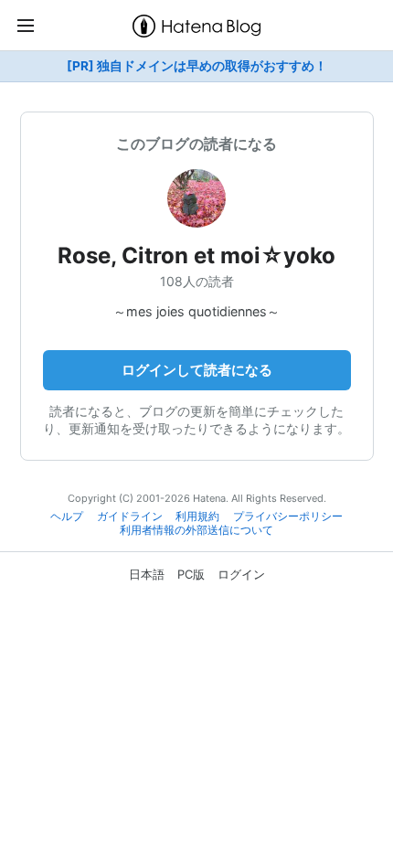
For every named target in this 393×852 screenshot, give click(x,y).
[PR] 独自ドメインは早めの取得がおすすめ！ (197, 66)
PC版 (191, 574)
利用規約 (197, 516)
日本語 (147, 574)
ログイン (241, 574)
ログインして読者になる (197, 369)
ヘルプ (66, 516)
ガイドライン (130, 516)
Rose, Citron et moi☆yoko (196, 255)
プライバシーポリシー (288, 516)
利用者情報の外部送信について (196, 530)
